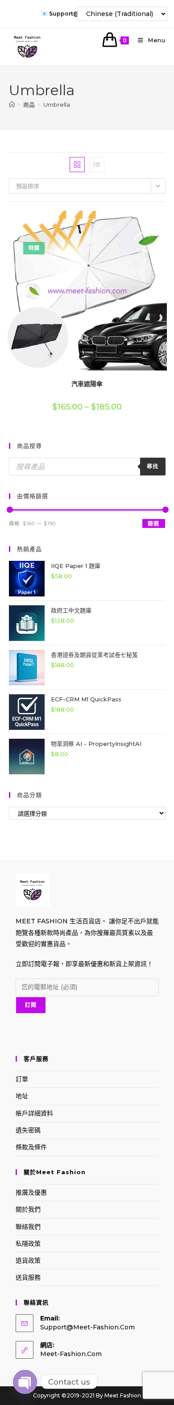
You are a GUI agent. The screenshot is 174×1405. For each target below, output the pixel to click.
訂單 (22, 1079)
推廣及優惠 (31, 1192)
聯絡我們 (28, 1227)
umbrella (56, 104)
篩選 (153, 523)
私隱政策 (28, 1244)
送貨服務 (28, 1277)
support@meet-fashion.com (87, 1327)
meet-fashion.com (71, 1354)
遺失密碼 (28, 1130)
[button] (141, 220)
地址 (22, 1096)
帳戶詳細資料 (34, 1113)
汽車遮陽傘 (87, 384)
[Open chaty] (25, 1382)
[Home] (12, 104)
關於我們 (28, 1209)
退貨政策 (28, 1260)
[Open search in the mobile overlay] (87, 466)
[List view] (96, 164)
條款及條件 (31, 1147)
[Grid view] (77, 164)
